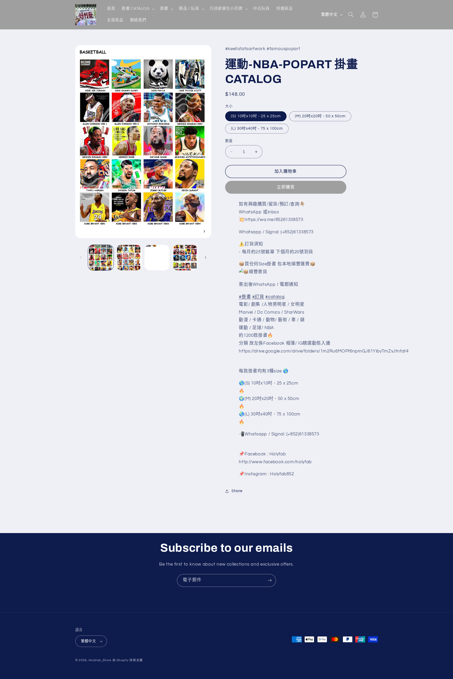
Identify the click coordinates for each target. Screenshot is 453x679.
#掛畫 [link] (245, 296)
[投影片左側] (81, 257)
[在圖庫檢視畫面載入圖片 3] (157, 257)
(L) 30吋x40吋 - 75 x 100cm (257, 128)
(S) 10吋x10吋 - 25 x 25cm (256, 116)
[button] (137, 9)
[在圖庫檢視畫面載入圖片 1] (101, 257)
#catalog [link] (274, 296)
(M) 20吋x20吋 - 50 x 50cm (320, 116)
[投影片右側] (205, 257)
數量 (229, 141)
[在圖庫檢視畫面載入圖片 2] (129, 257)
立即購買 (286, 187)
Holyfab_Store (100, 660)
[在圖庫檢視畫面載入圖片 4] (185, 257)
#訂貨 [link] (258, 296)
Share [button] (236, 491)
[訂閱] (270, 580)
